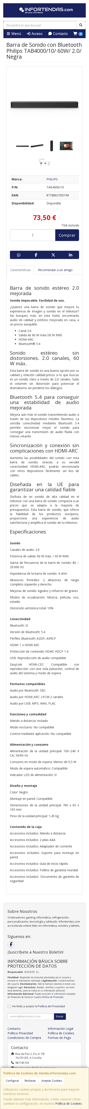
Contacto (60, 33)
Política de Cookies (68, 1103)
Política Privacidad (20, 1033)
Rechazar (30, 1081)
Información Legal (60, 1029)
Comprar (67, 235)
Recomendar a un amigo (55, 270)
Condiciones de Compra (24, 1038)
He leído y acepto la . (38, 1006)
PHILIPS (52, 179)
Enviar (60, 1016)
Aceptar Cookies (51, 1081)
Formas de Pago (59, 1038)
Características (20, 270)
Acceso (37, 33)
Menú (16, 33)
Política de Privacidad (52, 997)
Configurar (12, 1081)
